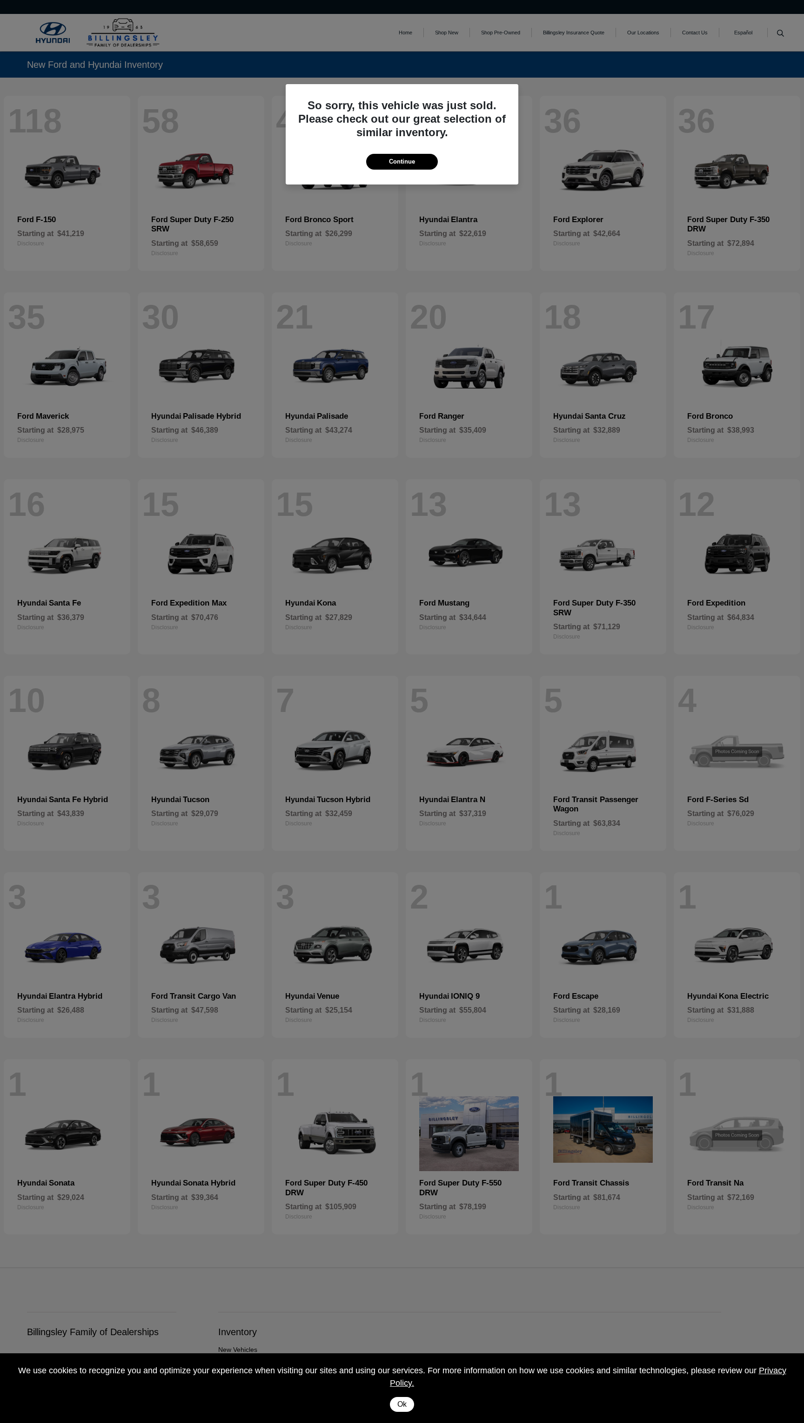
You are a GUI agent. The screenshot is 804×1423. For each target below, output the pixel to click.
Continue (402, 161)
